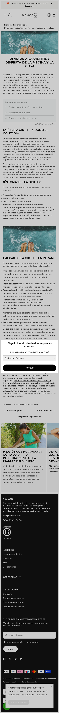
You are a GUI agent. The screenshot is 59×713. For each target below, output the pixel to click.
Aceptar (30, 368)
